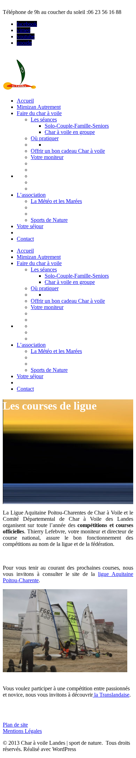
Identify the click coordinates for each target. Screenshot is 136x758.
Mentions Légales (22, 731)
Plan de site (15, 725)
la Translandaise (111, 695)
